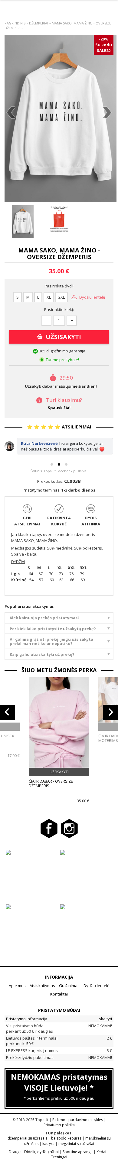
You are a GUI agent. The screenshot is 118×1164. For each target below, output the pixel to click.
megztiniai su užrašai (76, 1143)
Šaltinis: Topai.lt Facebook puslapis (58, 471)
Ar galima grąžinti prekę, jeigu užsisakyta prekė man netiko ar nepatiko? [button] (51, 641)
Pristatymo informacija (26, 1018)
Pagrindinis (15, 23)
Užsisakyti (63, 337)
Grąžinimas (69, 985)
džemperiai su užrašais (27, 1138)
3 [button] (66, 464)
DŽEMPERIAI (39, 23)
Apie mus (17, 985)
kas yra (48, 1143)
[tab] (59, 618)
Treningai (59, 1156)
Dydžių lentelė (92, 297)
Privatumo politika (59, 1124)
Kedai (101, 1151)
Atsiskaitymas (42, 985)
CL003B (72, 481)
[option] (60, 118)
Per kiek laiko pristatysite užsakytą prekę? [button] (53, 628)
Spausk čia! (59, 407)
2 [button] (59, 464)
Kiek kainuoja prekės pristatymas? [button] (45, 617)
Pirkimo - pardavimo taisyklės (77, 1119)
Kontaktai (59, 994)
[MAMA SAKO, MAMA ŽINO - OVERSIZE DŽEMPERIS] (60, 118)
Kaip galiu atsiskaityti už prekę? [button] (42, 654)
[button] (7, 712)
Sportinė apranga (78, 1151)
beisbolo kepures (66, 1138)
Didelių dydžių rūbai (41, 1151)
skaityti (105, 1018)
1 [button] (52, 464)
